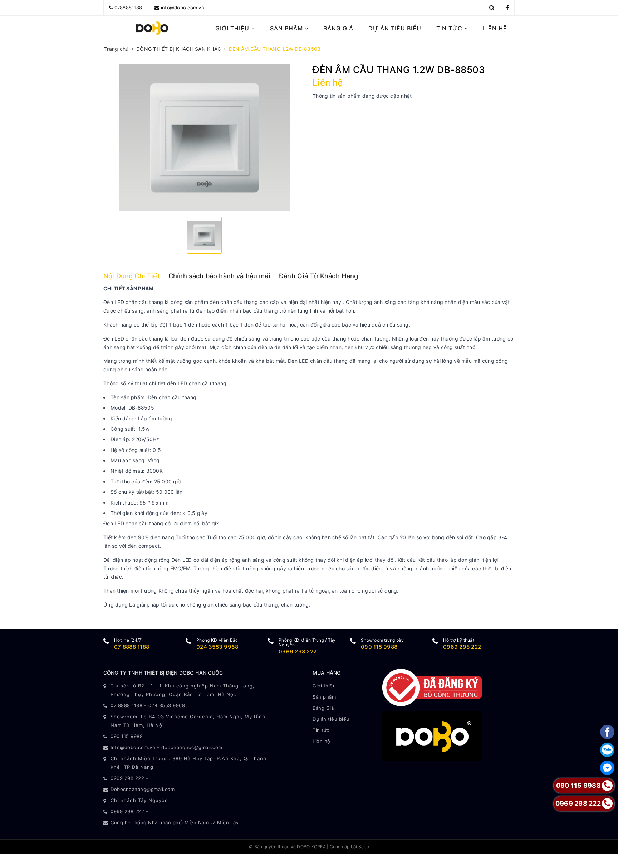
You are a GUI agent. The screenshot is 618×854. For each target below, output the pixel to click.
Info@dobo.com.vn (133, 747)
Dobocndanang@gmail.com (143, 789)
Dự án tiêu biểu (394, 28)
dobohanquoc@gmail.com (191, 747)
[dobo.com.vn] (152, 28)
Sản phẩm (287, 28)
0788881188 (128, 7)
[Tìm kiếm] (492, 7)
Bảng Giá (338, 28)
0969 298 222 (298, 651)
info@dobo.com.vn (182, 7)
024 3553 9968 (217, 646)
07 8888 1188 (131, 646)
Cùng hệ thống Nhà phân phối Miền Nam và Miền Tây (175, 822)
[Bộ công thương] (432, 687)
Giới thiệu (233, 28)
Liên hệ (495, 28)
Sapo (363, 846)
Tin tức (450, 28)
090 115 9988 (379, 646)
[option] (204, 137)
